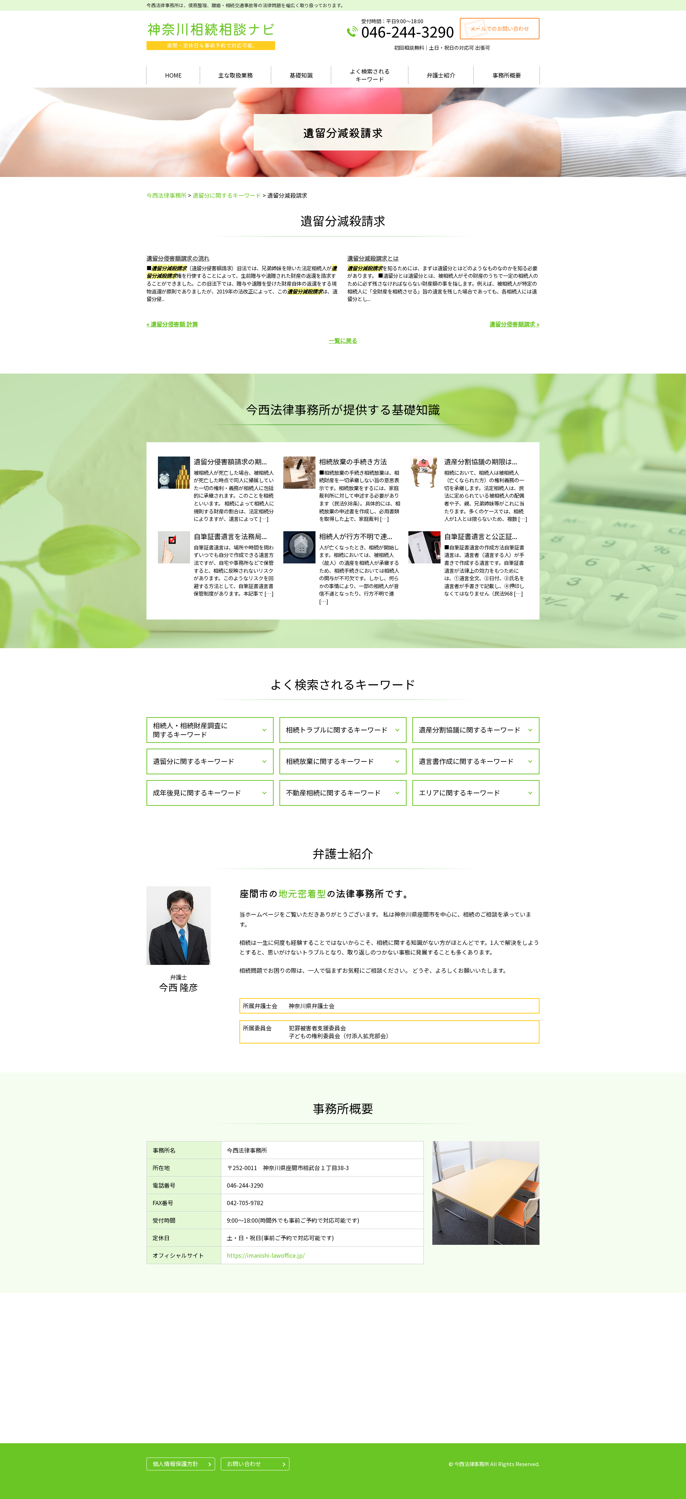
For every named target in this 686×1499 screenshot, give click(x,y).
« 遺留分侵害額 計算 (172, 324)
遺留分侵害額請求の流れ (177, 258)
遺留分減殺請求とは (373, 258)
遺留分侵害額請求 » (514, 324)
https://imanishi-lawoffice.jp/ (266, 1255)
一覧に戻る (343, 340)
